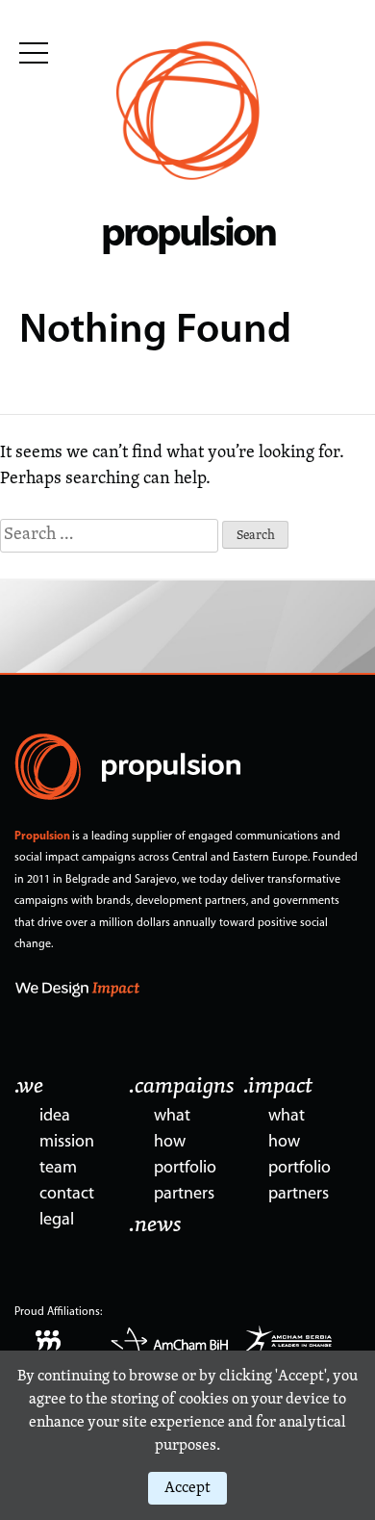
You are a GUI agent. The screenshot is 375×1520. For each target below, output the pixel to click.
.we (28, 1086)
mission (66, 1142)
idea (54, 1116)
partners (184, 1194)
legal (56, 1220)
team (58, 1168)
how (170, 1142)
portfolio (185, 1168)
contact (66, 1194)
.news (155, 1225)
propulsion (188, 235)
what (172, 1116)
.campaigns (182, 1086)
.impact (277, 1086)
